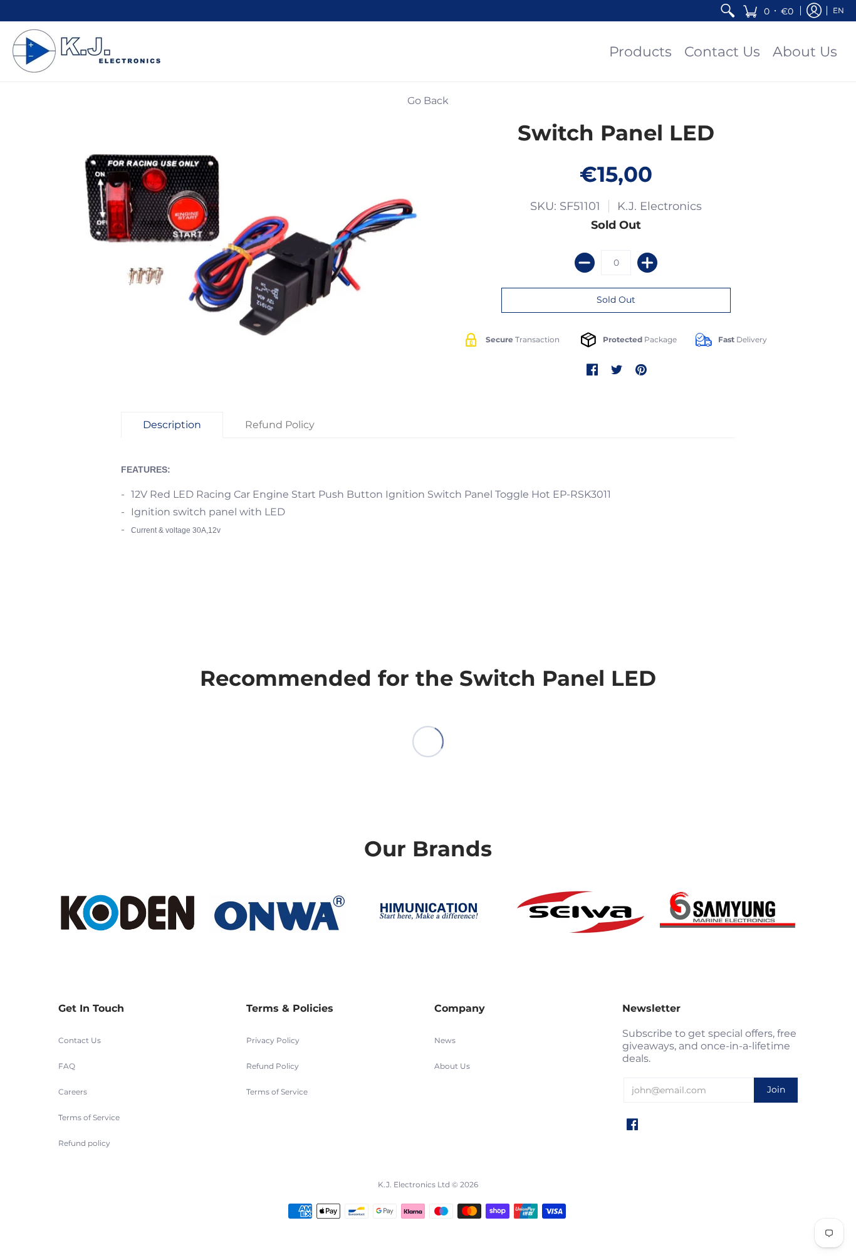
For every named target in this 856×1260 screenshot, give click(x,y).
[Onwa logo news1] (278, 913)
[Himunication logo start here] (428, 913)
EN (838, 10)
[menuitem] (727, 10)
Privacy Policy (273, 1040)
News (445, 1040)
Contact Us (79, 1040)
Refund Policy (272, 1066)
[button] (768, 10)
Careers (72, 1091)
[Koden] (127, 913)
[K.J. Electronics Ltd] (91, 51)
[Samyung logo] (729, 913)
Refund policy (84, 1143)
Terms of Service (89, 1117)
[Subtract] (585, 263)
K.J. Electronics (659, 206)
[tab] (172, 425)
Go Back (428, 101)
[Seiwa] (578, 913)
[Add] (647, 263)
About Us (452, 1066)
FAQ (66, 1066)
